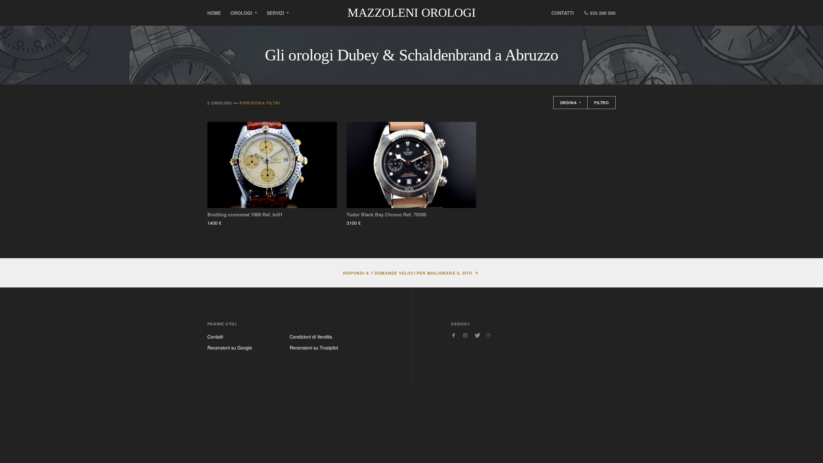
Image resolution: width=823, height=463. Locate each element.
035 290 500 (602, 13)
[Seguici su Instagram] (465, 335)
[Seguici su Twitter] (477, 335)
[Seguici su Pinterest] (488, 335)
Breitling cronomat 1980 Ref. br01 (245, 214)
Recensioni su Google (229, 347)
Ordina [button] (569, 102)
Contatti (562, 13)
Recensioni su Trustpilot (314, 347)
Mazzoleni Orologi (412, 12)
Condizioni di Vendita (311, 336)
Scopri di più (240, 223)
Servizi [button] (276, 13)
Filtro (601, 102)
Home (214, 13)
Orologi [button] (242, 13)
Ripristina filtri (260, 103)
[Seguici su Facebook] (453, 335)
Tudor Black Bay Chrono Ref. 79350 (386, 214)
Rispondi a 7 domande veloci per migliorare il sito (408, 273)
